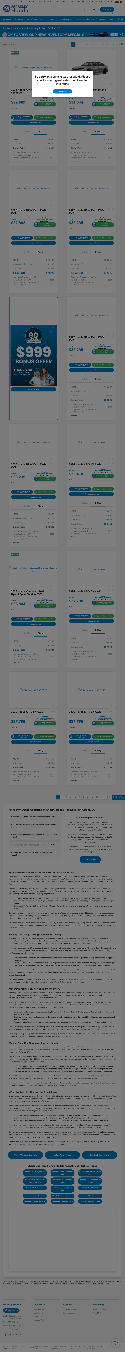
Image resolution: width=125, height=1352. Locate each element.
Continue (62, 91)
